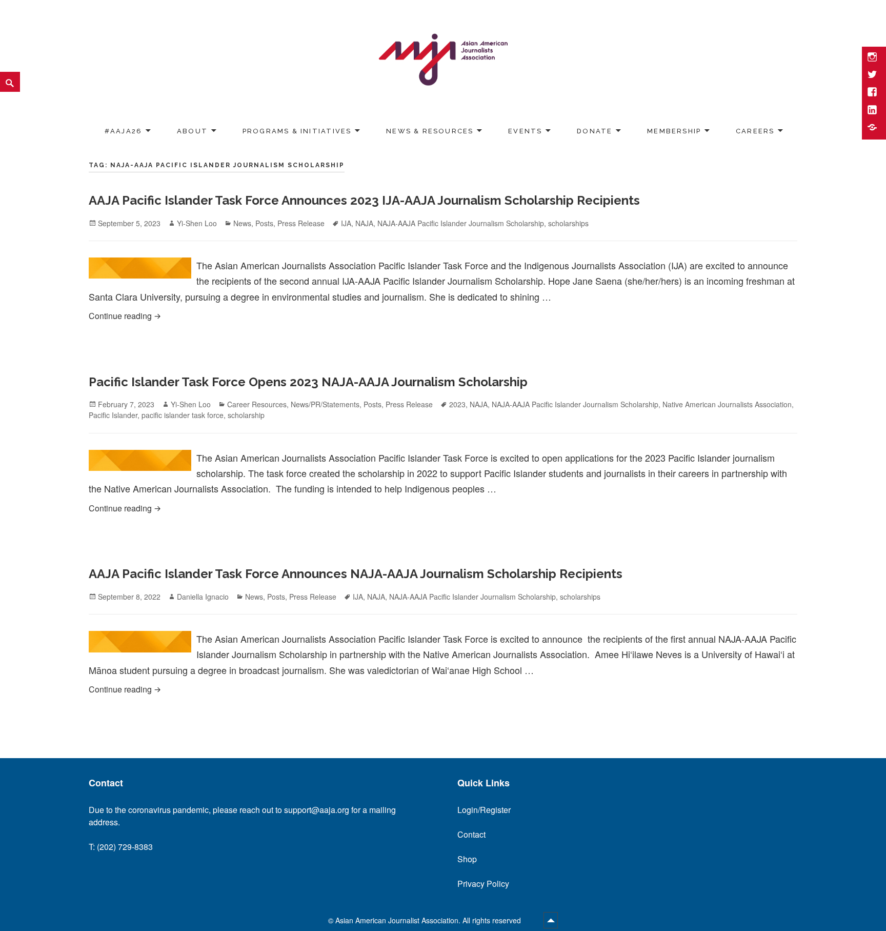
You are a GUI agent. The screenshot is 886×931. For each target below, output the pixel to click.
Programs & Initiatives (297, 131)
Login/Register (484, 810)
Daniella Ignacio (203, 596)
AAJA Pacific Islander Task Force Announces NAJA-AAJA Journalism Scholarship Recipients (355, 573)
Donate (594, 131)
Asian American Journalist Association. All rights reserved (429, 920)
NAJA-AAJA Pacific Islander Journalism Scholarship (460, 223)
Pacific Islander (113, 415)
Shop (467, 859)
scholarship (246, 415)
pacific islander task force (183, 415)
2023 (457, 404)
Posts (264, 223)
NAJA (364, 223)
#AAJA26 (123, 131)
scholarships (568, 223)
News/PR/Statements (325, 404)
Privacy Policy (483, 883)
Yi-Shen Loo (197, 223)
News (242, 223)
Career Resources (257, 404)
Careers (755, 131)
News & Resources (429, 131)
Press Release (301, 223)
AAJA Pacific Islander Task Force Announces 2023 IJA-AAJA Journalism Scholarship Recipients (364, 200)
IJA (346, 223)
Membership (674, 131)
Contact (471, 834)
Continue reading (297, 315)
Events (525, 131)
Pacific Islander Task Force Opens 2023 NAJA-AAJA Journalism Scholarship (308, 381)
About (192, 131)
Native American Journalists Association (727, 404)
